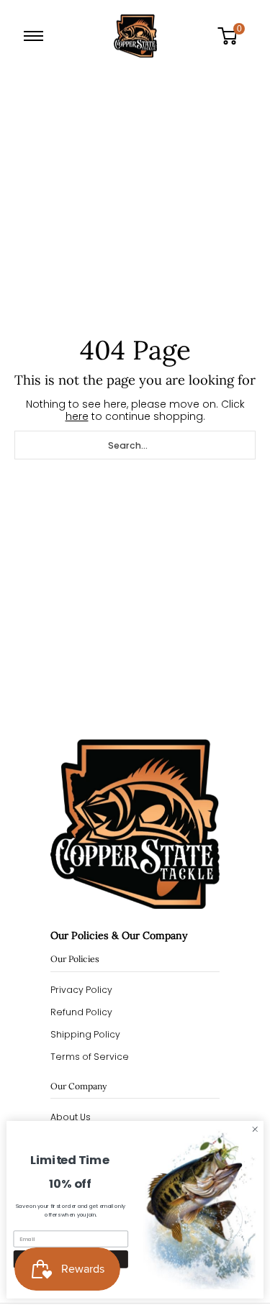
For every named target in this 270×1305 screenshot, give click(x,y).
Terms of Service (89, 1056)
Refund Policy (81, 1012)
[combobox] (135, 445)
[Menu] (36, 36)
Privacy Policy (81, 990)
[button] (232, 36)
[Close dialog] (255, 1129)
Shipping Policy (85, 1034)
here (77, 416)
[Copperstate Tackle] (135, 36)
